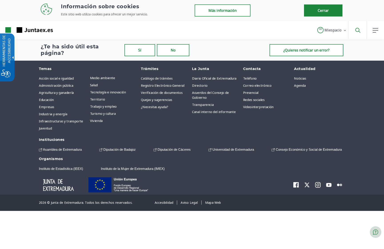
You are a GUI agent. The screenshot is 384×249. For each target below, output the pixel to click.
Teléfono (250, 78)
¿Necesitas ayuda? (154, 107)
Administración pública (56, 85)
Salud (94, 85)
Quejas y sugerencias (156, 99)
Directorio (200, 85)
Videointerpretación (258, 107)
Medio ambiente (102, 78)
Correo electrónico (257, 85)
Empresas (46, 107)
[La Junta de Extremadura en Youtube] (328, 184)
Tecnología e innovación (108, 92)
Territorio (97, 99)
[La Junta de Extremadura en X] (307, 185)
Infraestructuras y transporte (61, 121)
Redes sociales (254, 99)
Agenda (300, 85)
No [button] (173, 50)
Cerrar (323, 10)
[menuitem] (114, 77)
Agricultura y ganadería (56, 92)
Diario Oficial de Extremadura (214, 78)
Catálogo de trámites (156, 78)
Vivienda (96, 120)
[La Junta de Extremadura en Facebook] (296, 185)
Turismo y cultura (103, 113)
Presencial (251, 92)
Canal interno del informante (214, 111)
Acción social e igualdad (56, 78)
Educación (46, 99)
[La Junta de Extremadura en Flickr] (339, 184)
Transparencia (203, 104)
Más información (222, 10)
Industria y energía (53, 114)
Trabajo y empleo (103, 106)
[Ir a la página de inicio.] (21, 30)
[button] (332, 30)
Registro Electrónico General (162, 85)
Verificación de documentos (161, 92)
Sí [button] (139, 50)
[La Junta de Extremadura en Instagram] (317, 185)
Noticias (300, 78)
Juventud (45, 128)
